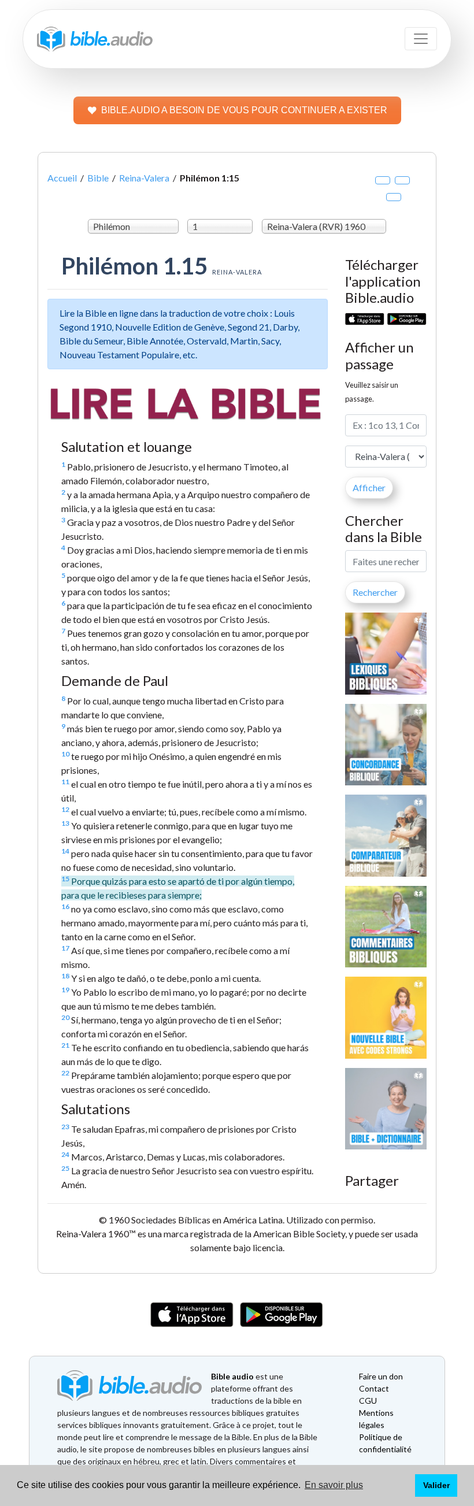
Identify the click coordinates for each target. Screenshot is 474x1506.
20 (65, 1017)
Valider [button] (436, 1485)
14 (65, 851)
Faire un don (381, 1376)
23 (65, 1126)
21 (65, 1045)
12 (65, 809)
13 (65, 823)
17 (65, 948)
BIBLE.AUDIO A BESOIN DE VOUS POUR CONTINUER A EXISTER (244, 110)
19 (65, 989)
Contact (374, 1388)
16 (65, 906)
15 (65, 878)
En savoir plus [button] (334, 1485)
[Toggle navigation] (421, 38)
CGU (368, 1400)
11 (65, 781)
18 (65, 975)
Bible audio (232, 1376)
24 (65, 1154)
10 (65, 754)
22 (65, 1073)
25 (65, 1168)
